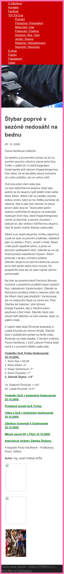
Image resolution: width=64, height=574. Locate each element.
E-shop (12, 51)
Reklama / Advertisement (30, 43)
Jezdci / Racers (24, 39)
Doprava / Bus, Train (27, 35)
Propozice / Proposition (29, 23)
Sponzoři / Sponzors (27, 47)
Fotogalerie (15, 59)
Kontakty (13, 7)
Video (11, 63)
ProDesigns (24, 571)
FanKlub (13, 11)
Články (12, 55)
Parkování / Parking (27, 31)
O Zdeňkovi (15, 3)
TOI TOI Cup (15, 15)
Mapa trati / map (24, 27)
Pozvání (20, 19)
